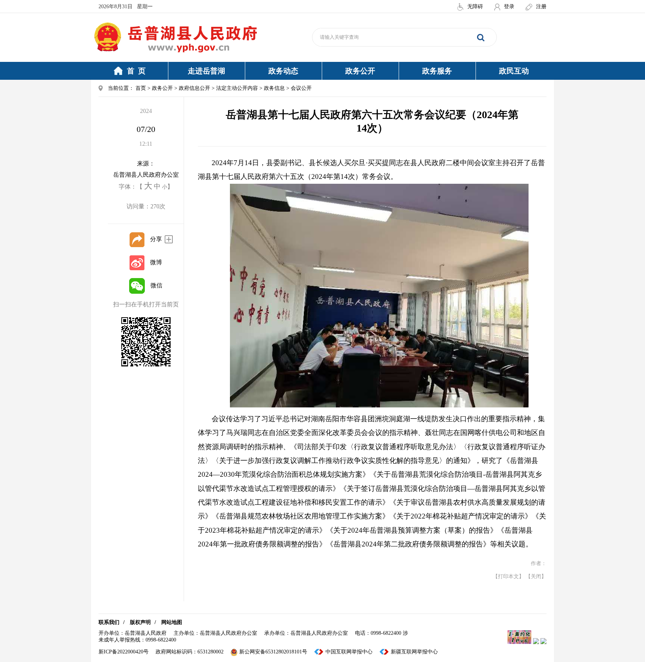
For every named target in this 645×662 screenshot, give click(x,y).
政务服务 (437, 71)
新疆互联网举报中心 (414, 652)
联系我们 (109, 622)
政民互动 (514, 71)
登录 (509, 6)
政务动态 (283, 71)
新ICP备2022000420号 (124, 652)
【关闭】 (536, 576)
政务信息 (274, 88)
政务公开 (360, 71)
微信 (156, 285)
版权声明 (140, 622)
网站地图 (171, 622)
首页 (140, 88)
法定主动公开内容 (237, 88)
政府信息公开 (194, 88)
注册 (541, 6)
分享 (156, 239)
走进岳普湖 (206, 71)
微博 (156, 262)
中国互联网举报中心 (349, 652)
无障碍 (475, 6)
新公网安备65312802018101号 (273, 652)
